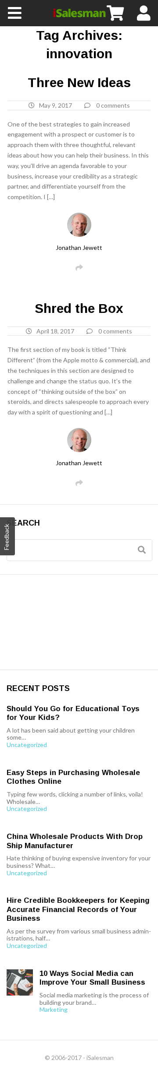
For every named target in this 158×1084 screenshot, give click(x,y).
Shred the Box (79, 308)
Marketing (54, 1009)
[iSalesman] (79, 13)
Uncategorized (27, 744)
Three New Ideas (79, 82)
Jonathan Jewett (79, 247)
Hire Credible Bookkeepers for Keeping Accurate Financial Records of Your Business (78, 909)
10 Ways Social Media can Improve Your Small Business (92, 977)
